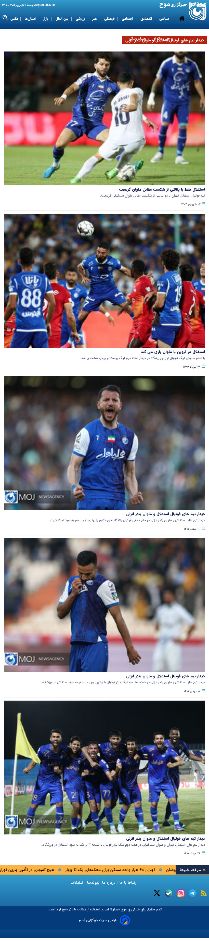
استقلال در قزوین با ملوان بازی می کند (173, 352)
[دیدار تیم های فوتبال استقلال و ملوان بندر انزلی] (104, 443)
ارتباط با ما (128, 882)
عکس (14, 18)
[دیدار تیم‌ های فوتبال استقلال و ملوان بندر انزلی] (104, 767)
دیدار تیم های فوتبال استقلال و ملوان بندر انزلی (165, 514)
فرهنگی (109, 18)
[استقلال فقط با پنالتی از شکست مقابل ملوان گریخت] (104, 118)
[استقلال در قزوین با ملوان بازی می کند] (104, 280)
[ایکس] (157, 893)
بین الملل (62, 18)
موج (123, 909)
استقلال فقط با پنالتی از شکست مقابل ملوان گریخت (162, 189)
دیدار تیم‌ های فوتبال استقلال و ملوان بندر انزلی (165, 838)
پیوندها (92, 882)
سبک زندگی (137, 38)
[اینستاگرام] (181, 893)
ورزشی (81, 18)
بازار (46, 18)
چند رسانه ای (161, 38)
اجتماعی (128, 18)
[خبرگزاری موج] (198, 11)
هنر (95, 18)
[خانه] (182, 29)
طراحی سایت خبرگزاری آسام (98, 920)
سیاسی (164, 18)
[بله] (168, 893)
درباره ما (109, 882)
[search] (5, 18)
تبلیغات (77, 882)
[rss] (204, 893)
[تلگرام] (193, 893)
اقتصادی (146, 18)
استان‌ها (31, 18)
